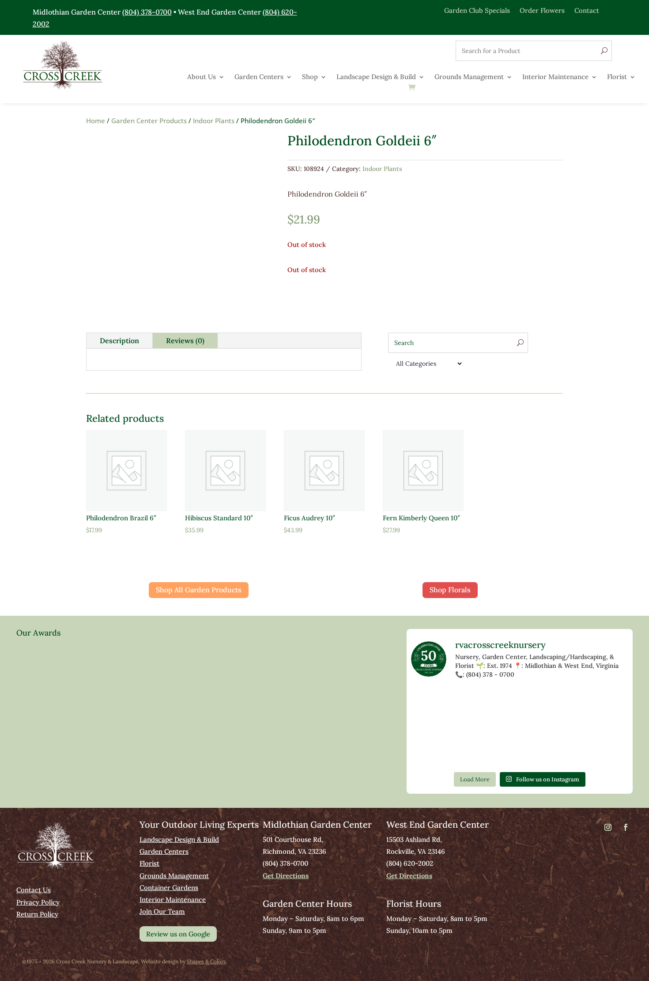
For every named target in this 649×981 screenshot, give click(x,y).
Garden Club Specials (477, 10)
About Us (201, 77)
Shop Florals (450, 589)
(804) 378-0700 (147, 12)
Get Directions (286, 875)
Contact (586, 10)
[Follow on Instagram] (608, 827)
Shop (310, 77)
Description (119, 340)
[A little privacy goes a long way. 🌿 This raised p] (475, 752)
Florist (617, 77)
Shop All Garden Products (198, 589)
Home (95, 120)
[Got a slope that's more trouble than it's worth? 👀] (432, 727)
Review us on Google (178, 934)
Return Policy (37, 914)
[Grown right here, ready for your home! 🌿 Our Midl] (475, 727)
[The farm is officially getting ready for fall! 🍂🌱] (519, 727)
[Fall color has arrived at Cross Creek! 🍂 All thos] (432, 700)
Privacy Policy (38, 902)
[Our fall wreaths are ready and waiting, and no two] (564, 700)
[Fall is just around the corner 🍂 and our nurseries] (432, 752)
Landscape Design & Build (376, 77)
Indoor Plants (213, 120)
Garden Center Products (149, 120)
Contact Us (33, 890)
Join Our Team (162, 911)
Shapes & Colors (206, 961)
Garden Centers (258, 77)
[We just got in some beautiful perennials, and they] (519, 700)
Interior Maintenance (555, 77)
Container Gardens (169, 887)
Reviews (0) (185, 340)
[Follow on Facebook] (626, 827)
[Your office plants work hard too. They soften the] (475, 700)
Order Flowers (542, 10)
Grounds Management (469, 77)
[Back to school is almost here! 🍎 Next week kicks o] (608, 727)
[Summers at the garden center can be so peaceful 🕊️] (608, 700)
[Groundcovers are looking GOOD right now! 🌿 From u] (564, 727)
